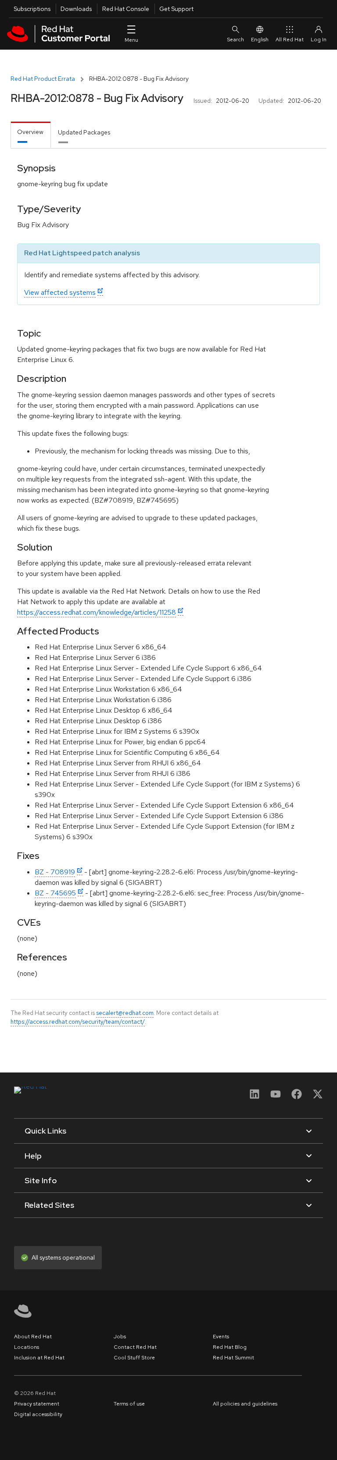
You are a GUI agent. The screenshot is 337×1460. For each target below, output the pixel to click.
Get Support (176, 9)
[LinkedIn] (254, 1096)
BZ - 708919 (55, 872)
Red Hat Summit (233, 1357)
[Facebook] (296, 1096)
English (260, 39)
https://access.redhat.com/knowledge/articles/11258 (96, 612)
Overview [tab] (30, 132)
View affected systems (60, 292)
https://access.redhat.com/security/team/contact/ (78, 1021)
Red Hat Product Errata (43, 79)
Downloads (76, 9)
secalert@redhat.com (125, 1013)
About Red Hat (33, 1336)
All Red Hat (290, 39)
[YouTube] (275, 1096)
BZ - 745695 (55, 893)
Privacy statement (36, 1403)
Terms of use (129, 1403)
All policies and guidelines (245, 1403)
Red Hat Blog (230, 1347)
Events (221, 1336)
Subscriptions (32, 9)
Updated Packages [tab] (84, 132)
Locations (26, 1347)
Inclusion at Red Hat (39, 1357)
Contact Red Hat (135, 1347)
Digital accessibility (38, 1414)
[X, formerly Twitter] (317, 1096)
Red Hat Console (125, 9)
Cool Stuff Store (134, 1357)
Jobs (120, 1336)
